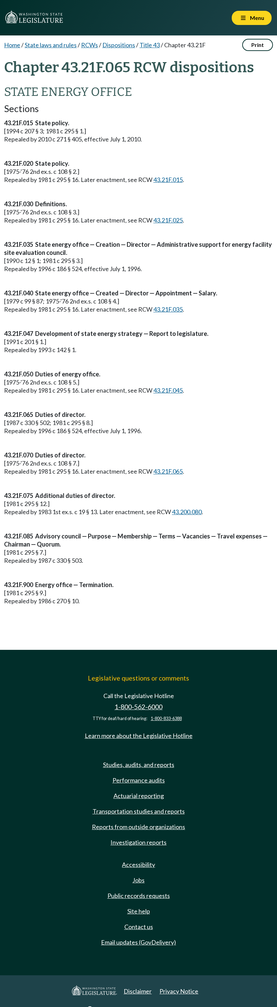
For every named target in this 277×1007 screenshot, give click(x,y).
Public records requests (138, 895)
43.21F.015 (168, 179)
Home (12, 45)
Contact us (138, 926)
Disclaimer (138, 991)
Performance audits (138, 780)
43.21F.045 (168, 390)
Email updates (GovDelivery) (138, 942)
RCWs (89, 45)
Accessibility (138, 864)
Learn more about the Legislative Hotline (139, 735)
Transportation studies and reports (139, 811)
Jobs (138, 880)
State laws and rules (51, 45)
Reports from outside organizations (138, 826)
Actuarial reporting (139, 795)
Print (257, 45)
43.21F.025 (168, 220)
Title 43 (150, 45)
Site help (138, 911)
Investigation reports (138, 842)
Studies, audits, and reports (138, 764)
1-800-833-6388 (166, 718)
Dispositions (118, 45)
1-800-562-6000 (138, 707)
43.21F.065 (168, 471)
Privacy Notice (178, 991)
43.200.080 (187, 511)
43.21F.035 (168, 309)
